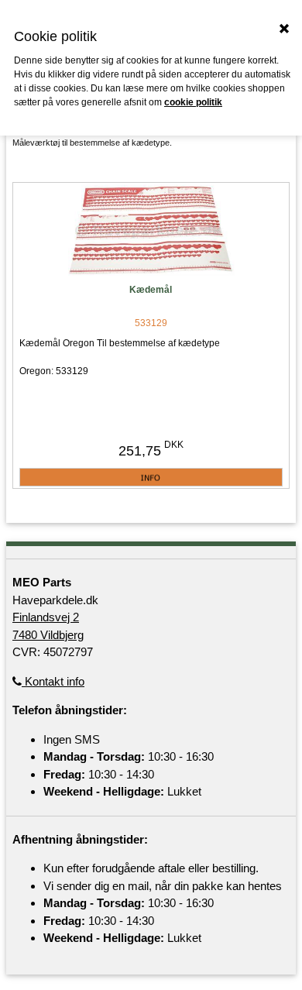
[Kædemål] (151, 231)
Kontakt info (53, 681)
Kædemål (150, 289)
